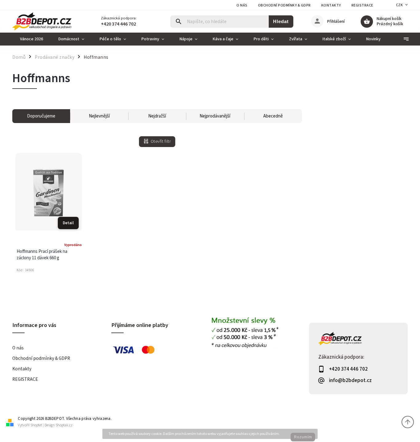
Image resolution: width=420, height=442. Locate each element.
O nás (242, 5)
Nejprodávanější (215, 116)
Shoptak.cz (64, 425)
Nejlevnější (99, 116)
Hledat (281, 21)
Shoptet (36, 425)
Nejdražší (157, 116)
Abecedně (273, 116)
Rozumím (303, 437)
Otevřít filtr (161, 141)
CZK (399, 5)
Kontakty (331, 5)
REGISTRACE (362, 5)
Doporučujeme (41, 116)
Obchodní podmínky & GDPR (284, 5)
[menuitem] (31, 39)
